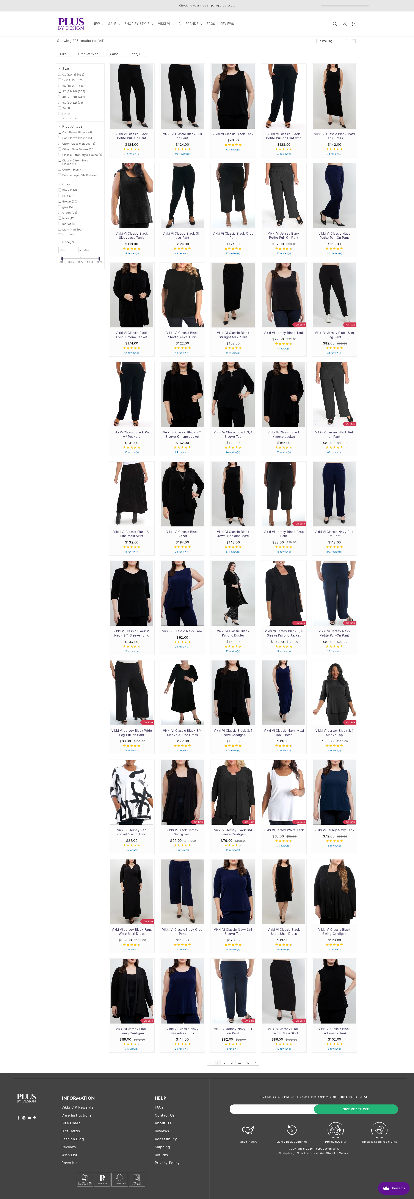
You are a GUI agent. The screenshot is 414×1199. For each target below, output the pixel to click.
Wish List (69, 1155)
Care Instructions (76, 1115)
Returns (161, 1155)
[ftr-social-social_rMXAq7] (18, 1118)
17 (247, 1062)
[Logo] (26, 1105)
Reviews (68, 1147)
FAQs (159, 1107)
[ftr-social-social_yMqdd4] (34, 1118)
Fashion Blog (72, 1139)
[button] (98, 23)
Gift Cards (70, 1131)
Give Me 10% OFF (356, 1109)
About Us (163, 1123)
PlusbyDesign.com (326, 1148)
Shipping (162, 1147)
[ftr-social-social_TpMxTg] (29, 1118)
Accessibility (166, 1139)
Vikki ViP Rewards (77, 1107)
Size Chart (70, 1123)
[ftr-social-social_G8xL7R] (23, 1118)
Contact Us (165, 1115)
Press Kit (69, 1163)
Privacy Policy (167, 1163)
